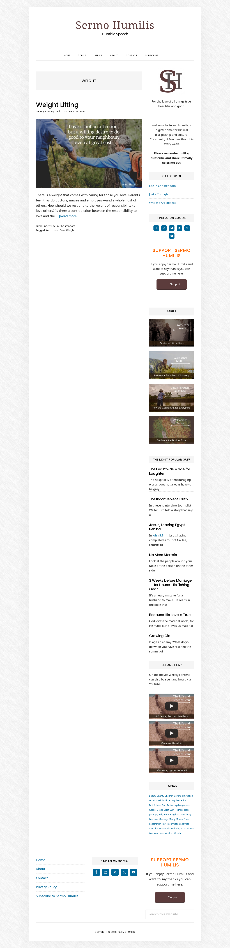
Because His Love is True (169, 614)
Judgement (164, 814)
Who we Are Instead (162, 203)
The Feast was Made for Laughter (169, 471)
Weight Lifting (57, 104)
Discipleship (162, 800)
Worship (178, 833)
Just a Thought (159, 194)
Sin (168, 828)
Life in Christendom (63, 226)
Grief (166, 809)
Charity (160, 795)
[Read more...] (69, 216)
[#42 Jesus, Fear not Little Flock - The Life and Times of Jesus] (171, 706)
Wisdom (169, 833)
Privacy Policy (46, 887)
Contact (42, 878)
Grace (160, 809)
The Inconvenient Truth (168, 499)
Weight (70, 230)
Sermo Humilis (115, 25)
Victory (190, 828)
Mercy (172, 819)
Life (151, 819)
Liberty (187, 814)
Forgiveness (184, 805)
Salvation (153, 828)
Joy (156, 814)
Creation (188, 795)
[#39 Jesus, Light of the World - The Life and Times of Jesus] (171, 760)
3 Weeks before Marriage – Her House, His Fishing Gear (170, 585)
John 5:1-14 (160, 535)
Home (40, 860)
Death (152, 800)
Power (186, 819)
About (40, 869)
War (151, 833)
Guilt (171, 809)
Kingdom (174, 814)
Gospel (152, 809)
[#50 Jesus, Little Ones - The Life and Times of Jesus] (171, 733)
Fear (164, 805)
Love (55, 230)
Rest (164, 823)
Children (169, 795)
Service (162, 828)
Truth (183, 828)
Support (175, 284)
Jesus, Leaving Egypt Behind (167, 527)
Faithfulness (155, 805)
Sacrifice (184, 823)
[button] (166, 52)
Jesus (151, 814)
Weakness (159, 833)
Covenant (178, 795)
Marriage (163, 819)
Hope (187, 809)
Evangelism (174, 800)
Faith (183, 800)
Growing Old (160, 635)
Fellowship (172, 805)
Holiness (179, 809)
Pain (62, 230)
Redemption (155, 823)
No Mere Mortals (163, 554)
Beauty (152, 795)
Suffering (175, 828)
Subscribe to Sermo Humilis (57, 896)
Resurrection (173, 823)
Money (179, 819)
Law (182, 814)
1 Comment (79, 111)
